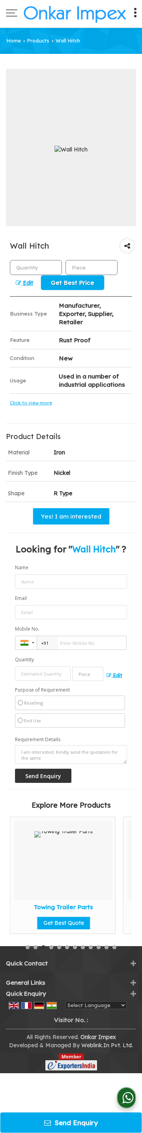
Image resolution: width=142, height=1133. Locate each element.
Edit (27, 282)
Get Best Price (72, 282)
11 (106, 947)
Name (21, 567)
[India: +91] (26, 643)
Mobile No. (27, 629)
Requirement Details (37, 739)
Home (14, 40)
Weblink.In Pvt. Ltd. (107, 1045)
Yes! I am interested (71, 516)
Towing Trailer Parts (63, 907)
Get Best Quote (63, 922)
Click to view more (31, 403)
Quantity (24, 659)
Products (38, 40)
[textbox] (91, 267)
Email (21, 598)
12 (114, 947)
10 (99, 947)
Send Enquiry (75, 1122)
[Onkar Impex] (75, 14)
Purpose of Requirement (42, 690)
